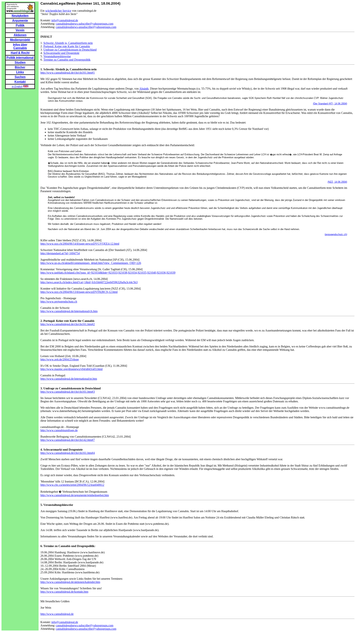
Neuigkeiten (20, 15)
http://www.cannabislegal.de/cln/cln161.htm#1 (67, 72)
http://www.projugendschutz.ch (58, 301)
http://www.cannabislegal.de (57, 613)
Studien (20, 62)
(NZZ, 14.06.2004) (337, 181)
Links (20, 72)
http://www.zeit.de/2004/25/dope (59, 359)
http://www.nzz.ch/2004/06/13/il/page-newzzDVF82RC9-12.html (79, 291)
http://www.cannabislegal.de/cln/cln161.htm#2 (67, 324)
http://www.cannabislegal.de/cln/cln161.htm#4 (67, 452)
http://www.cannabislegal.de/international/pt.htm (68, 378)
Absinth (144, 88)
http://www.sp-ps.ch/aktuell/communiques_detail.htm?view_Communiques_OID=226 (90, 263)
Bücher (20, 67)
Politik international (20, 57)
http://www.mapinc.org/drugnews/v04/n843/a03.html (71, 369)
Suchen (20, 76)
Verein (20, 30)
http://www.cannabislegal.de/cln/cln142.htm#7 (67, 439)
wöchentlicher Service (58, 10)
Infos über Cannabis (20, 46)
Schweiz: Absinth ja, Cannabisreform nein (68, 43)
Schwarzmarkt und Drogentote (61, 53)
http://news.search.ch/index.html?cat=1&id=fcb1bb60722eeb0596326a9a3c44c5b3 (89, 282)
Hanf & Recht (20, 52)
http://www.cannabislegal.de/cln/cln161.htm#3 (67, 391)
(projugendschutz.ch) (336, 234)
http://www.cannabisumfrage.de (59, 430)
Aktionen (20, 35)
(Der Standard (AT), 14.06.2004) (330, 103)
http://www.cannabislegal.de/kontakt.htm (64, 591)
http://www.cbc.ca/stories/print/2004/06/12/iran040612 (72, 484)
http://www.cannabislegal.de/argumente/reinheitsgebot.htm (74, 495)
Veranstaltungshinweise (57, 56)
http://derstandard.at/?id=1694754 (60, 253)
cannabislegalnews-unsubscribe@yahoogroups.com (86, 27)
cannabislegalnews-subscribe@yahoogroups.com (84, 23)
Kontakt (20, 81)
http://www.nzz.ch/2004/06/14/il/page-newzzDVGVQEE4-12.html (79, 243)
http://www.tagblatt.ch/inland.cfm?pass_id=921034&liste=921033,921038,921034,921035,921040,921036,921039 (107, 272)
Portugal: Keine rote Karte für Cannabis (66, 46)
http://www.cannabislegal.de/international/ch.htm (69, 311)
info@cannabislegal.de (64, 20)
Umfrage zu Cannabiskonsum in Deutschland (70, 49)
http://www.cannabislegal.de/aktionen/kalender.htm (70, 582)
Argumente (20, 20)
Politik (20, 25)
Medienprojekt (20, 39)
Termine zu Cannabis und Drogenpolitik (66, 59)
